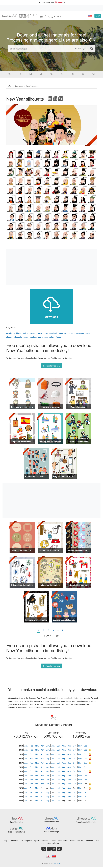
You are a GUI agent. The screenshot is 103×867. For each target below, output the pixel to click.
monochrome (69, 333)
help (5, 840)
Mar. (37, 745)
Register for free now (51, 366)
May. (48, 745)
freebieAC (57, 863)
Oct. (74, 745)
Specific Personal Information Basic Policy (50, 840)
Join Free (14, 840)
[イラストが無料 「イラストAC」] (9, 15)
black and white (28, 333)
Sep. (69, 745)
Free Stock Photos (51, 821)
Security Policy (53, 843)
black (18, 333)
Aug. (64, 745)
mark (61, 333)
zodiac (25, 337)
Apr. (42, 745)
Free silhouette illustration (86, 822)
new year (80, 333)
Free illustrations (16, 822)
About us (89, 840)
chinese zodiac (42, 333)
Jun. (53, 745)
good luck (53, 333)
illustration (19, 86)
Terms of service (76, 840)
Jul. (58, 745)
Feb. (31, 745)
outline (87, 333)
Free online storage (51, 831)
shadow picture (48, 337)
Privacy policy (26, 840)
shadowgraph (35, 337)
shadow (9, 337)
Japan (58, 337)
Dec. (86, 745)
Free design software (16, 831)
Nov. (80, 745)
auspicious (10, 333)
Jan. (26, 745)
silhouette (18, 337)
